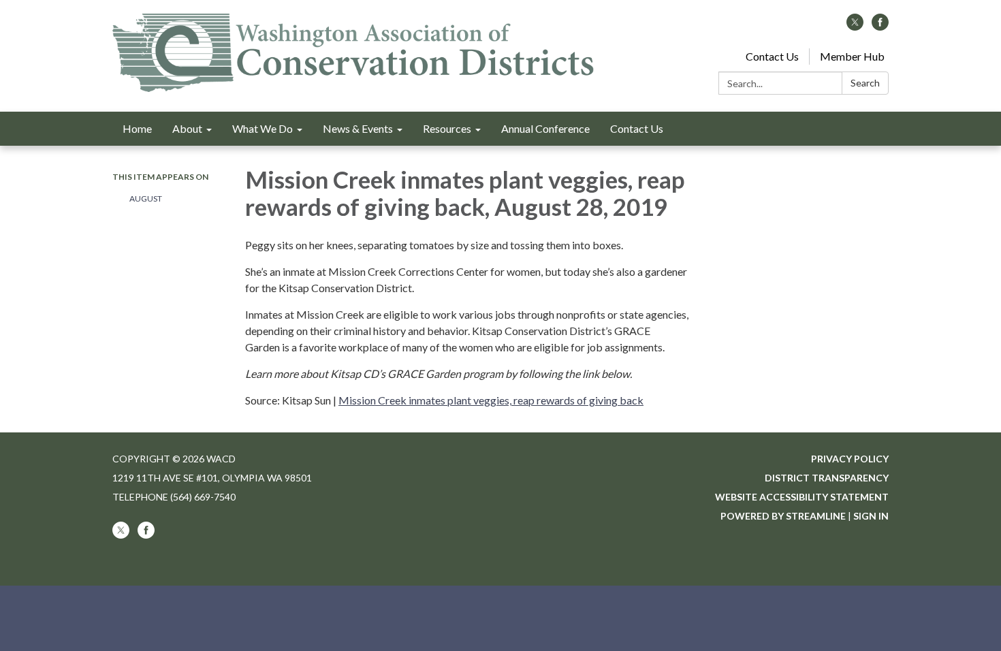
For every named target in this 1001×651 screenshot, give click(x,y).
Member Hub (852, 56)
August (146, 198)
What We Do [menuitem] (262, 128)
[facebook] (880, 26)
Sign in (871, 516)
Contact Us (772, 56)
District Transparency (827, 477)
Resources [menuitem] (447, 128)
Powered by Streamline (783, 516)
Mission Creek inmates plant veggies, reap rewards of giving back (491, 400)
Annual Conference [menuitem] (545, 128)
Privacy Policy (850, 458)
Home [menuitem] (137, 128)
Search (865, 83)
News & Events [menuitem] (358, 128)
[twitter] (854, 26)
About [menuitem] (187, 128)
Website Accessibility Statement (802, 497)
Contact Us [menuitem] (636, 128)
